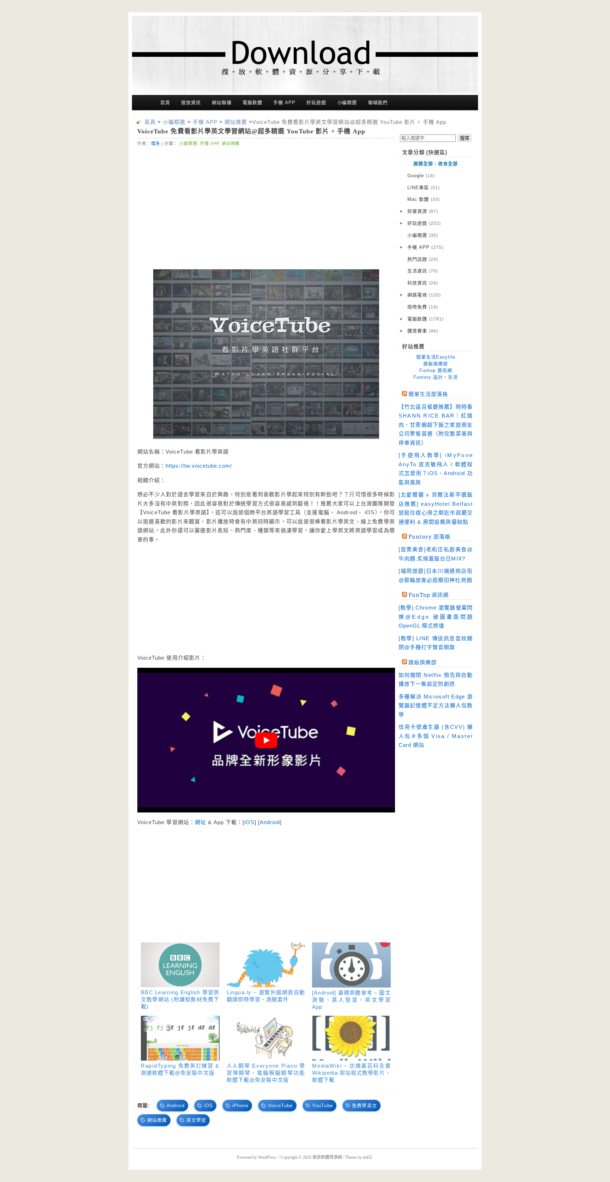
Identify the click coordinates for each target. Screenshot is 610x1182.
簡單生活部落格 (428, 394)
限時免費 (422, 307)
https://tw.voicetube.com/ (199, 466)
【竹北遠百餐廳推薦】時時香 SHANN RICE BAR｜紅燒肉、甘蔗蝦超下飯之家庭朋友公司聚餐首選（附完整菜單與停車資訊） (436, 425)
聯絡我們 (378, 102)
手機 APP (284, 102)
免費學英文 (364, 1105)
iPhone (240, 1105)
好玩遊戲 (316, 102)
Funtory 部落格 (429, 537)
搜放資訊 (191, 102)
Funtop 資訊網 (435, 370)
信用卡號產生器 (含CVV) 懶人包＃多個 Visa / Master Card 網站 (436, 736)
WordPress (267, 1157)
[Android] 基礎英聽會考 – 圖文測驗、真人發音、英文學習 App (351, 1000)
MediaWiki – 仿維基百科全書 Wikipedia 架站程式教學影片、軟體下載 (351, 1073)
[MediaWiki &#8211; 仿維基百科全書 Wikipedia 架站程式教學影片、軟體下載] (351, 1038)
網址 (200, 822)
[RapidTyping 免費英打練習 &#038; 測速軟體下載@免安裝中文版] (180, 1038)
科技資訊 (422, 283)
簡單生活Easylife (435, 357)
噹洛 (155, 143)
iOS (249, 822)
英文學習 (196, 1120)
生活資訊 (422, 271)
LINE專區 (423, 187)
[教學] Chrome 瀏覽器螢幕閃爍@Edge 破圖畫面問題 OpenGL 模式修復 (436, 617)
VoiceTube (280, 1105)
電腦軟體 (252, 102)
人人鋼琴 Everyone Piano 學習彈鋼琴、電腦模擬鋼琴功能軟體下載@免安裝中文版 (266, 1073)
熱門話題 (422, 259)
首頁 (165, 102)
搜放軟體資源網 (327, 1157)
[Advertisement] (202, 206)
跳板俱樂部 (435, 363)
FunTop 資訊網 (428, 595)
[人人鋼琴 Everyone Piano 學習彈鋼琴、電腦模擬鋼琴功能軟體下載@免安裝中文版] (266, 1038)
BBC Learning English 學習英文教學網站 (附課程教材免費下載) (180, 999)
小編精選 (347, 102)
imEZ (367, 1157)
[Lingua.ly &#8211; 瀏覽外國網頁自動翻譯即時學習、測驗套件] (266, 964)
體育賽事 (422, 331)
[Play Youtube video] (266, 740)
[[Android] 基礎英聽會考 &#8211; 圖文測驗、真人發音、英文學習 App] (351, 965)
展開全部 (423, 163)
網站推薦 (231, 143)
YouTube (322, 1105)
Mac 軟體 (423, 199)
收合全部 (448, 163)
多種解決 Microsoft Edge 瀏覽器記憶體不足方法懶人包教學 (436, 706)
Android (270, 822)
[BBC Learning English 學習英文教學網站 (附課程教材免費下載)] (180, 964)
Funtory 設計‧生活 (435, 377)
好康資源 (422, 211)
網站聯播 (222, 102)
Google (421, 175)
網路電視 (424, 295)
